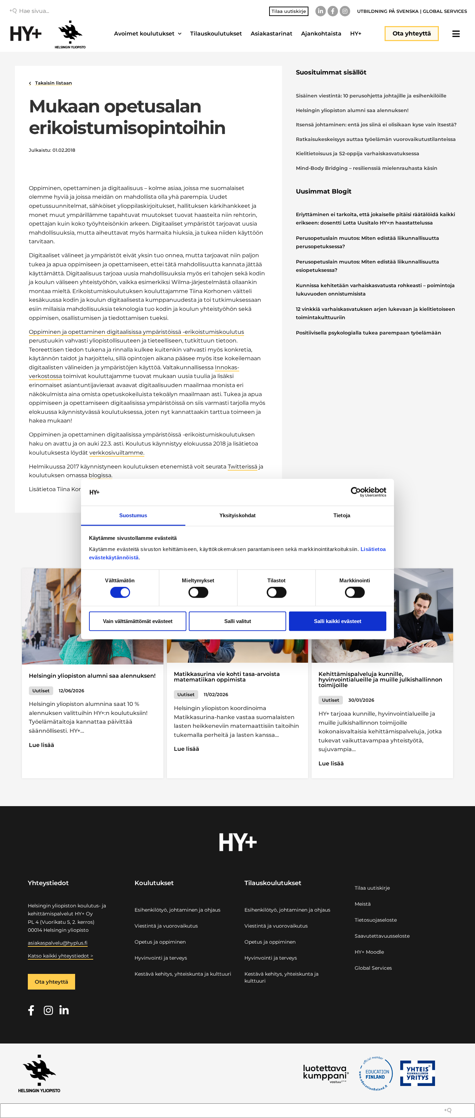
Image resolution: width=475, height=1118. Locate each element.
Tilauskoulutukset (216, 33)
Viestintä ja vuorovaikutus (166, 926)
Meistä (363, 904)
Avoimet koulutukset (144, 33)
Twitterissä (242, 466)
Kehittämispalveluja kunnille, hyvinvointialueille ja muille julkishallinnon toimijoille (380, 679)
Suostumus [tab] (133, 515)
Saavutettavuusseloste (382, 936)
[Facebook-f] (333, 11)
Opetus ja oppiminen (160, 942)
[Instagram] (345, 11)
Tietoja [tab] (341, 515)
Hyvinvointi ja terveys (161, 958)
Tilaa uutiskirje (372, 888)
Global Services (445, 11)
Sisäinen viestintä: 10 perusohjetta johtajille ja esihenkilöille (371, 96)
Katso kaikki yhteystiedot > (60, 956)
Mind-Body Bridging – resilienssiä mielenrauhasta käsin (366, 168)
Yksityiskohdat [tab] (237, 515)
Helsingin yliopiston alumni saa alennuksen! (352, 110)
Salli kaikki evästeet (337, 621)
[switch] (198, 592)
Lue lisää (41, 745)
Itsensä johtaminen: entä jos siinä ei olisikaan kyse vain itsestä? (376, 124)
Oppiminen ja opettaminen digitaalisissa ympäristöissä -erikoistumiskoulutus (136, 332)
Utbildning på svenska (388, 11)
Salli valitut (237, 621)
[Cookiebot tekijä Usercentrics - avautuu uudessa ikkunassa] (355, 492)
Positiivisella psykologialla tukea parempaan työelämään (368, 333)
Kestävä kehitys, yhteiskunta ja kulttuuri (183, 974)
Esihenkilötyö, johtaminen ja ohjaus (177, 910)
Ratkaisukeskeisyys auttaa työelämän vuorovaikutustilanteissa (376, 139)
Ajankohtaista (321, 33)
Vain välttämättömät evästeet (137, 621)
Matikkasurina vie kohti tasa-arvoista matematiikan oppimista (227, 677)
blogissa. (100, 475)
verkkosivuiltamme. (116, 452)
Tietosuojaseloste (376, 920)
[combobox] (69, 11)
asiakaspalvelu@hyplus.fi (58, 943)
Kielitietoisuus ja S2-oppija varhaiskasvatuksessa (358, 153)
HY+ (355, 33)
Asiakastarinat (271, 33)
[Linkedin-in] (320, 11)
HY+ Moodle (369, 952)
